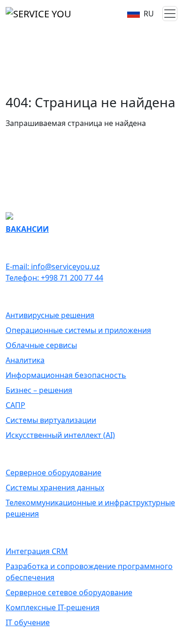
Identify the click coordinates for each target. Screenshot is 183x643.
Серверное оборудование (53, 472)
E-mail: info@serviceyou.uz (53, 266)
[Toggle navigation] (169, 13)
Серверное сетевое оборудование (69, 592)
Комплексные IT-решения (52, 607)
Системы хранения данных (55, 487)
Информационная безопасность (66, 375)
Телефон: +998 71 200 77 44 (54, 278)
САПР (15, 405)
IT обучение (28, 622)
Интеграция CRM (37, 551)
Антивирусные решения (50, 315)
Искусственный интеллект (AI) (60, 435)
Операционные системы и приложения (78, 330)
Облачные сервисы (41, 345)
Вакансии (27, 229)
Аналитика (25, 360)
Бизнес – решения (39, 390)
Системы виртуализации (51, 420)
